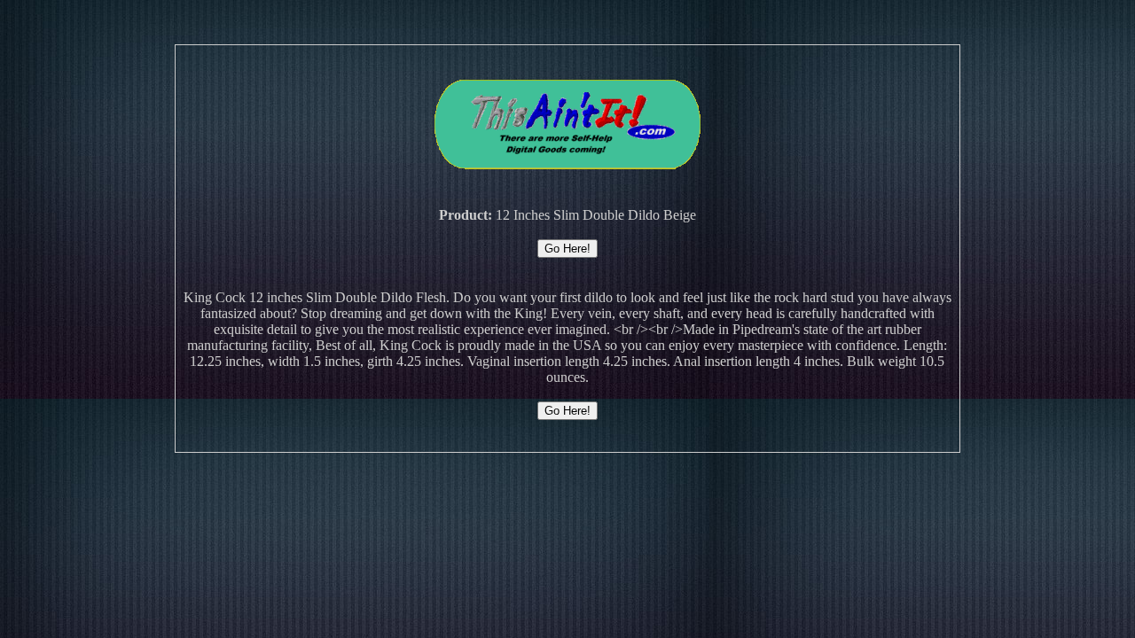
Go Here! (567, 248)
